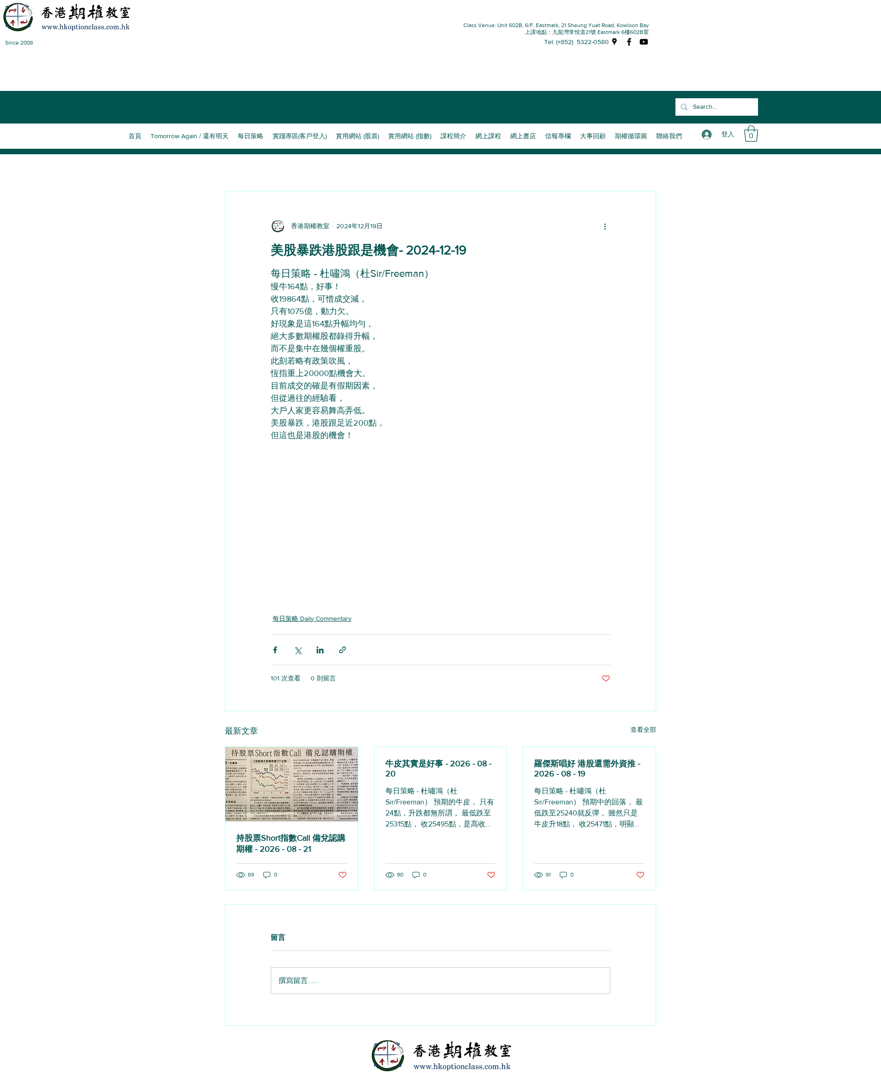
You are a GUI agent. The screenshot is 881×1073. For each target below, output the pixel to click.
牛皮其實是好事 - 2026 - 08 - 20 (438, 768)
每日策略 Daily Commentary (312, 618)
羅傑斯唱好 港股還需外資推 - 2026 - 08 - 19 (587, 768)
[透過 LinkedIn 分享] (320, 650)
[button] (453, 136)
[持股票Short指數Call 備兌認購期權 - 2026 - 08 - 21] (291, 784)
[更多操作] (604, 226)
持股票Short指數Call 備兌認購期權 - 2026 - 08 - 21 (291, 843)
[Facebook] (629, 42)
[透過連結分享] (342, 650)
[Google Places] (614, 42)
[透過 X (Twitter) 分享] (297, 650)
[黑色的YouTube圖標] (644, 42)
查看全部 (643, 729)
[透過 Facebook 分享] (275, 650)
